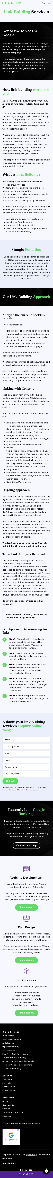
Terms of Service (25, 790)
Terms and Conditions (13, 1112)
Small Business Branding (14, 1057)
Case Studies (9, 1090)
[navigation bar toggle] (49, 3)
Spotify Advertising (11, 1068)
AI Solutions (8, 1043)
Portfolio (6, 1083)
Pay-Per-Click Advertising (15, 1054)
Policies (6, 1108)
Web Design (8, 1035)
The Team (7, 1079)
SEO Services (8, 1050)
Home (5, 1101)
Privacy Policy (8, 790)
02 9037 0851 (26, 1174)
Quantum (30, 1154)
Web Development (11, 1039)
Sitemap (6, 1116)
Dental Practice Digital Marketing (18, 1061)
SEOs (11, 566)
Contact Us (8, 1105)
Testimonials (8, 1086)
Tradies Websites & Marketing (17, 1065)
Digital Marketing (10, 1046)
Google (6, 100)
